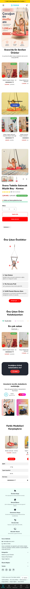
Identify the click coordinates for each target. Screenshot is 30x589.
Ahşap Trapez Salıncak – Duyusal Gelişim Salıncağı (9, 135)
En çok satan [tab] (8, 321)
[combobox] (13, 10)
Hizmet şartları (23, 579)
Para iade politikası (14, 579)
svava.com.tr (8, 577)
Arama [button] (16, 371)
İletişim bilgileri (13, 581)
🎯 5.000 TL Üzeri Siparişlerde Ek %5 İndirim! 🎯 (15, 1)
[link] (11, 192)
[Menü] (3, 5)
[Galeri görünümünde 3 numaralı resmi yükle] (17, 179)
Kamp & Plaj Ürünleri (7, 557)
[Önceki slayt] (23, 179)
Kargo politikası (5, 581)
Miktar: (4, 205)
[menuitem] (15, 555)
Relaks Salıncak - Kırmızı (11, 450)
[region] (15, 1)
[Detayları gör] (15, 27)
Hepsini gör (15, 105)
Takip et (22, 394)
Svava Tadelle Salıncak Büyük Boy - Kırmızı (14, 187)
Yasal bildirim (21, 581)
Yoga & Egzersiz (6, 559)
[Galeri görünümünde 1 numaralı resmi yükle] (4, 179)
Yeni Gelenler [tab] (20, 321)
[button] (26, 5)
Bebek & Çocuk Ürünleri (8, 554)
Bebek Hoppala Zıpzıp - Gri (9, 80)
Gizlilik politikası (5, 579)
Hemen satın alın (15, 219)
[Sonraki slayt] (26, 179)
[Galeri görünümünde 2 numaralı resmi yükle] (10, 179)
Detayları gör (6, 227)
